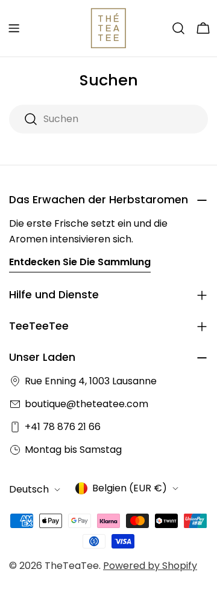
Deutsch (29, 489)
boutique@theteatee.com (86, 404)
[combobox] (108, 119)
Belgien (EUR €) (129, 488)
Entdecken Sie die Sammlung (80, 262)
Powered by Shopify (150, 566)
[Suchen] (178, 28)
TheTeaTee (72, 566)
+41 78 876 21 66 (63, 427)
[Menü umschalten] (14, 28)
